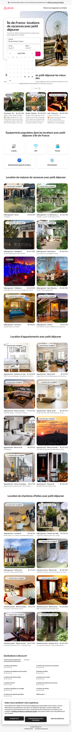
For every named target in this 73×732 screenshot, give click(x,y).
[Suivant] (39, 88)
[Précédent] (32, 88)
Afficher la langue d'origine (55, 2)
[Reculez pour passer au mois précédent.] (10, 53)
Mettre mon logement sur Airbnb (55, 8)
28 (25, 77)
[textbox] (15, 48)
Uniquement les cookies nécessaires (35, 719)
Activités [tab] (26, 660)
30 (32, 77)
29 (28, 77)
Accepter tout (14, 718)
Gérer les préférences (57, 718)
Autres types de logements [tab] (12, 660)
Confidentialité (28, 729)
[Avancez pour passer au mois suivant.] (32, 53)
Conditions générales (41, 729)
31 (10, 80)
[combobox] (23, 41)
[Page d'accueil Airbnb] (8, 8)
